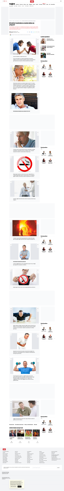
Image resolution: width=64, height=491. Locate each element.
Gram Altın (28, 460)
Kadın (34, 4)
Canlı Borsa (16, 454)
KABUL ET (19, 486)
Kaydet (58, 467)
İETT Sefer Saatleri (53, 456)
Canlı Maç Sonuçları (42, 454)
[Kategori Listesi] (61, 1)
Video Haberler (41, 457)
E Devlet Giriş (16, 461)
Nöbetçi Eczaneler (17, 458)
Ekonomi (21, 4)
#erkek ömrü (11, 424)
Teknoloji (40, 4)
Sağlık (12, 4)
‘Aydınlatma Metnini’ (13, 484)
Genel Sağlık (17, 20)
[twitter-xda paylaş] (29, 32)
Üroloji (20, 20)
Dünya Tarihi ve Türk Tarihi (43, 460)
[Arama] (3, 1)
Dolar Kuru (16, 451)
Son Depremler (29, 451)
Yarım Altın (28, 462)
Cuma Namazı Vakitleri (18, 457)
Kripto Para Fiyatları (17, 453)
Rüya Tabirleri (41, 459)
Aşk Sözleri (28, 458)
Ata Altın (40, 451)
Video (47, 4)
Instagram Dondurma (30, 453)
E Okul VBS (16, 460)
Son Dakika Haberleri (6, 451)
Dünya (25, 4)
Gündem (17, 4)
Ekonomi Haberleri (5, 453)
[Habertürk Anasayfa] (32, 1)
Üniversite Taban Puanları (43, 458)
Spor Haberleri (5, 457)
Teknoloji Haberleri (5, 461)
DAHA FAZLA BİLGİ (13, 486)
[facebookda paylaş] (27, 32)
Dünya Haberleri (5, 458)
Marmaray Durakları (54, 451)
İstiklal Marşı (16, 459)
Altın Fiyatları (4, 462)
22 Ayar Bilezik (41, 453)
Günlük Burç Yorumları (18, 462)
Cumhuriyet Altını (41, 452)
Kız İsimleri (52, 453)
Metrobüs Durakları (42, 462)
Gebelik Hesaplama (54, 457)
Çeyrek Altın (28, 461)
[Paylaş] (38, 39)
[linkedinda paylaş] (33, 32)
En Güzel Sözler (41, 461)
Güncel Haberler (5, 454)
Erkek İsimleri (53, 452)
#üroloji (35, 424)
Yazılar (37, 4)
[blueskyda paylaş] (31, 32)
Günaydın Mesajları (30, 459)
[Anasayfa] (4, 449)
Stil (49, 4)
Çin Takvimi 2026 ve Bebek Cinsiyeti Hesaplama (55, 455)
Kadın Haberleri (5, 460)
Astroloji (28, 452)
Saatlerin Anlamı (29, 457)
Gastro (44, 4)
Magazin (30, 4)
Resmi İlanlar (53, 4)
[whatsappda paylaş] (35, 32)
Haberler (10, 20)
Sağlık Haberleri (5, 459)
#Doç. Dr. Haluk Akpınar (28, 424)
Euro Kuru (16, 452)
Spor (27, 4)
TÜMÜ (41, 62)
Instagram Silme (29, 454)
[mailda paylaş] (37, 32)
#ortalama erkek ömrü (19, 424)
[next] (39, 435)
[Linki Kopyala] (39, 32)
